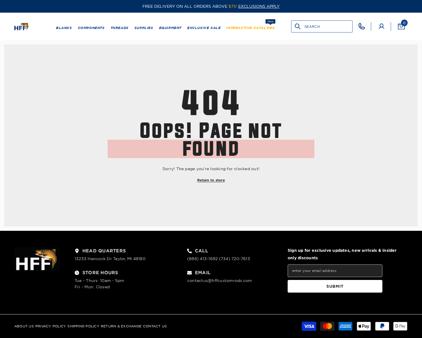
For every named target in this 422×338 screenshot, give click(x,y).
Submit (335, 286)
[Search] (297, 26)
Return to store (211, 180)
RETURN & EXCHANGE (121, 326)
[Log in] (381, 26)
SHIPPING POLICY (83, 326)
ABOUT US (24, 326)
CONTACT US (155, 326)
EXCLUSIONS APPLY (259, 6)
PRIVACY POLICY (50, 326)
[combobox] (328, 26)
